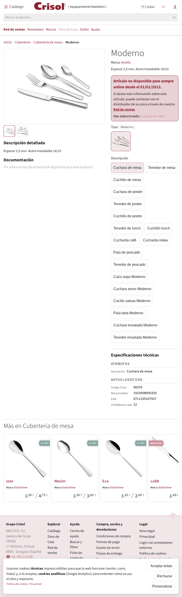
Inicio (8, 42)
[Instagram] (173, 516)
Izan (9, 481)
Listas (149, 7)
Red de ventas (14, 29)
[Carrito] (163, 7)
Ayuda (95, 29)
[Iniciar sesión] (175, 7)
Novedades (35, 29)
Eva (105, 481)
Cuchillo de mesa (127, 180)
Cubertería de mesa (48, 42)
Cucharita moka (155, 240)
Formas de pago (108, 541)
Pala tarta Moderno (128, 313)
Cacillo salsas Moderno (131, 301)
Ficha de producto (76, 555)
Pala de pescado (126, 252)
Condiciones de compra (113, 536)
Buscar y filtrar (76, 544)
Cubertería (22, 42)
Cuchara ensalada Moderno (135, 325)
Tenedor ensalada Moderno (135, 337)
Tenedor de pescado (129, 264)
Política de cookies (152, 553)
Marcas (51, 29)
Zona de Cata (68, 29)
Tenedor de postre (127, 204)
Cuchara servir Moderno (132, 289)
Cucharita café (124, 240)
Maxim (59, 481)
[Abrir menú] (13, 7)
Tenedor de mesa (161, 167)
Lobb (154, 481)
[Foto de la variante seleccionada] (9, 131)
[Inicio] (50, 6)
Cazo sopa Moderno (129, 277)
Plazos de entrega (109, 553)
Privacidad (147, 536)
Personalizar (162, 586)
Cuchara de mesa (127, 167)
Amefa (126, 62)
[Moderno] (121, 141)
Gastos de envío (107, 547)
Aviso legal (147, 530)
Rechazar (164, 576)
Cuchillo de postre (127, 216)
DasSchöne (20, 487)
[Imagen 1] (22, 131)
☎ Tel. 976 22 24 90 (19, 556)
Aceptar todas (161, 566)
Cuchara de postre (127, 192)
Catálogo (53, 530)
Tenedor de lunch (127, 228)
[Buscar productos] (174, 17)
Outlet (84, 29)
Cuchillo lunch (158, 228)
